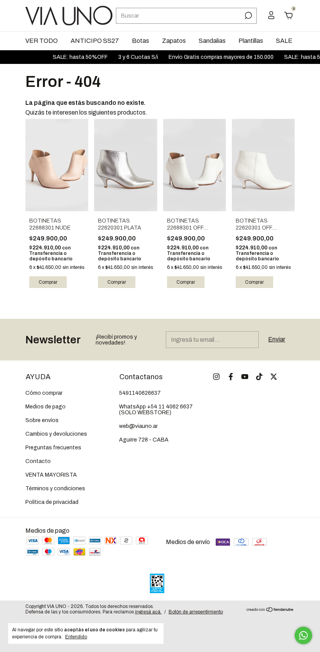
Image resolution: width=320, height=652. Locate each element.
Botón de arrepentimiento (196, 612)
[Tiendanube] (270, 610)
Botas (140, 40)
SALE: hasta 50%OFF (75, 57)
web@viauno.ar (138, 426)
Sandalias (212, 40)
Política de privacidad (51, 502)
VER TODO (41, 40)
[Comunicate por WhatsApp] (303, 635)
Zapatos (174, 40)
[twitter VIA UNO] (273, 376)
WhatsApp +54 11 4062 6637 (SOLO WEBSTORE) (156, 409)
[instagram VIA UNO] (216, 376)
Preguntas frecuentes (53, 448)
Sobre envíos (42, 420)
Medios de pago (45, 407)
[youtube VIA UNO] (245, 376)
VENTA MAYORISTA (51, 475)
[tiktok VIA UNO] (259, 376)
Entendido (76, 637)
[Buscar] (247, 15)
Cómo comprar (43, 393)
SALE (284, 40)
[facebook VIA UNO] (231, 376)
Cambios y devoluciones (56, 434)
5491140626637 (140, 393)
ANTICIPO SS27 (95, 40)
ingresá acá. (148, 612)
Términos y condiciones (55, 488)
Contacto (38, 461)
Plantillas (250, 40)
